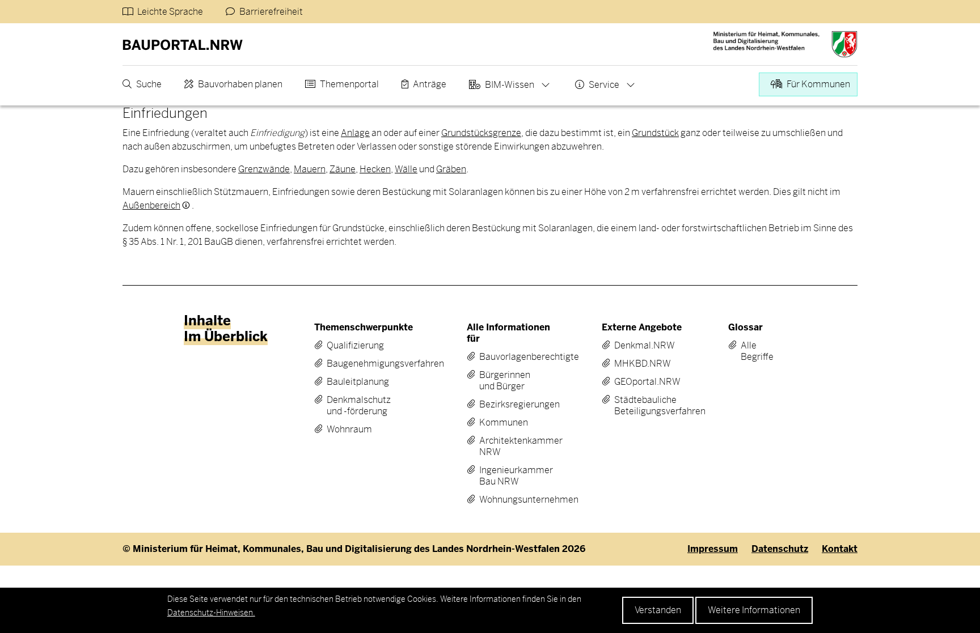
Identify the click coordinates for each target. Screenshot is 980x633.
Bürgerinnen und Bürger (504, 380)
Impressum (712, 549)
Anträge (429, 84)
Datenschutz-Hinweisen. (211, 612)
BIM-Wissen (509, 85)
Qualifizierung (355, 345)
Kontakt (840, 549)
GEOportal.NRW (641, 382)
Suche (149, 84)
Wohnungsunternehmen (509, 499)
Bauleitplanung (358, 382)
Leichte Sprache (170, 12)
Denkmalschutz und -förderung (359, 405)
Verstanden (658, 610)
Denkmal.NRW (641, 345)
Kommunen (503, 422)
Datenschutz (779, 549)
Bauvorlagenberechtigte (509, 357)
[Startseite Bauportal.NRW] (182, 44)
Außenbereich (151, 205)
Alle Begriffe (749, 351)
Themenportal (349, 84)
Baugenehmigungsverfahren (362, 363)
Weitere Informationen (754, 610)
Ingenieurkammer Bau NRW (509, 476)
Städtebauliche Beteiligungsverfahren (641, 405)
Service (604, 85)
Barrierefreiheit (271, 12)
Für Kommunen (818, 84)
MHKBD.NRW (641, 363)
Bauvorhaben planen (240, 84)
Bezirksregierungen (509, 404)
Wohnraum (349, 429)
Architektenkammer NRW (509, 446)
